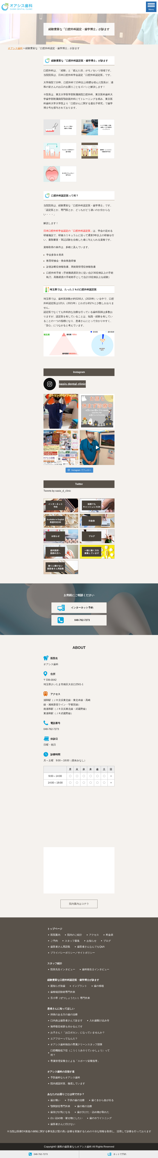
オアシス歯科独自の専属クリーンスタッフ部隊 (76, 1044)
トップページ (54, 928)
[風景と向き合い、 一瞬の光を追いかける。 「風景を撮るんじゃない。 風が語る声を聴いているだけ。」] (97, 447)
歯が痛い (55, 1100)
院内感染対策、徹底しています (67, 1083)
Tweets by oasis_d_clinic (57, 491)
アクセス (94, 934)
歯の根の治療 (84, 1106)
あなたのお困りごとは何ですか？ (65, 1094)
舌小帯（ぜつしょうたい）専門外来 (70, 998)
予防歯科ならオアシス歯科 (65, 1077)
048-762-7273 (82, 620)
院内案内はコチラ (79, 903)
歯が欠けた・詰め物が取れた (93, 1112)
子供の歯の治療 (76, 1100)
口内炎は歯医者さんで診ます (66, 1020)
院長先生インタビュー (62, 969)
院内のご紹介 (74, 934)
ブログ (107, 940)
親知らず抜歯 (57, 986)
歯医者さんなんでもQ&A (91, 946)
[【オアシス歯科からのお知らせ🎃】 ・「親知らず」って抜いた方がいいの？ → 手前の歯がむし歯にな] (61, 447)
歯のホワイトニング (100, 1118)
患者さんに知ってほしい (61, 1008)
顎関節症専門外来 (60, 1106)
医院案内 (55, 934)
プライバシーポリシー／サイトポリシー (72, 952)
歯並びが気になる (60, 1112)
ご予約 (54, 940)
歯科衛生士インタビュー (95, 969)
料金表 (109, 934)
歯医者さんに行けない (62, 1124)
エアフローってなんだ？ (64, 1038)
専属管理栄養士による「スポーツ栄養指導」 (75, 1061)
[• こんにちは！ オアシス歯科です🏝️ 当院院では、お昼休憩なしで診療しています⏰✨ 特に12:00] (97, 411)
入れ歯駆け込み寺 (99, 1020)
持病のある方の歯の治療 (64, 1014)
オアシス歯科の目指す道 (61, 1071)
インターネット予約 (82, 607)
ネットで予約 (119, 1154)
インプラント (79, 986)
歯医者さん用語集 (60, 946)
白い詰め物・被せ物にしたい (66, 1118)
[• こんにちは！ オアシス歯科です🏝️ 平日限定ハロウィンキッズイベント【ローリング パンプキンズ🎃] (61, 411)
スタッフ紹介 (54, 963)
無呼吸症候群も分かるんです (66, 1026)
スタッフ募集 (72, 940)
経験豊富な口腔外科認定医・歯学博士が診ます (73, 980)
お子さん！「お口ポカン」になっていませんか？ (77, 1032)
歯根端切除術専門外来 (62, 992)
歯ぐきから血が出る (102, 1100)
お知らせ (91, 940)
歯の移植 (99, 986)
